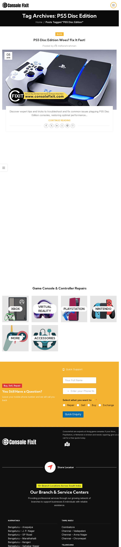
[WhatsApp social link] (62, 126)
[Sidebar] (3, 167)
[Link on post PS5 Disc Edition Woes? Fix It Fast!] (59, 80)
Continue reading (59, 120)
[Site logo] (15, 4)
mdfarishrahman (67, 45)
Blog (59, 34)
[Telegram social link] (67, 126)
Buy (94, 405)
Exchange (108, 405)
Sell (83, 405)
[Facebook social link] (46, 126)
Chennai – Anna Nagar (74, 534)
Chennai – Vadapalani (74, 530)
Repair (70, 405)
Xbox (15, 309)
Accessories (44, 338)
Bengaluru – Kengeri (19, 542)
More (15, 338)
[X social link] (51, 126)
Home (39, 22)
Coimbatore (68, 527)
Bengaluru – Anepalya (20, 527)
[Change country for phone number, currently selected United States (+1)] (66, 391)
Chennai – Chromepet (74, 538)
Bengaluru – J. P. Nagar (21, 530)
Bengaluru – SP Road (20, 534)
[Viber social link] (73, 126)
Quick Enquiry (73, 414)
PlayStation (74, 309)
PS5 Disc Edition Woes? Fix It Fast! (59, 40)
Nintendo (103, 309)
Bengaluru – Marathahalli (22, 538)
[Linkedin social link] (57, 126)
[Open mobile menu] (113, 5)
